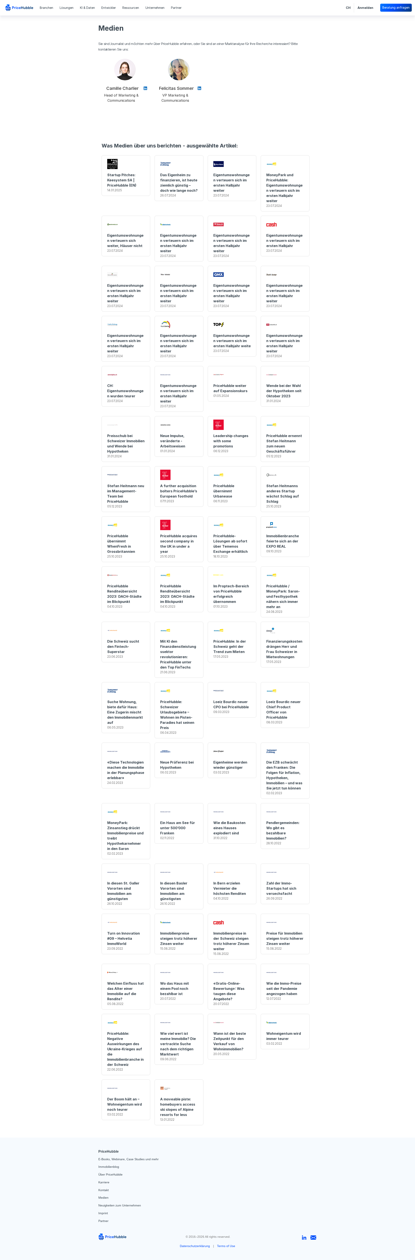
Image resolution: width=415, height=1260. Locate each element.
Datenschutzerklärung (195, 1246)
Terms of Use (226, 1246)
